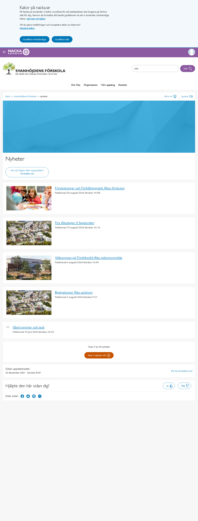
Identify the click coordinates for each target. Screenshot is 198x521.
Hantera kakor (27, 28)
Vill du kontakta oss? (181, 370)
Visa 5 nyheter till (97, 355)
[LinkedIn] (34, 396)
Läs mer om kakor (36, 18)
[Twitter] (28, 396)
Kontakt (122, 84)
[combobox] (155, 68)
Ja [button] (167, 385)
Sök (185, 68)
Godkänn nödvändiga (34, 39)
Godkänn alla (62, 39)
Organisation (91, 84)
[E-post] (39, 396)
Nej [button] (183, 385)
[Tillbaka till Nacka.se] (16, 52)
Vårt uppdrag (108, 84)
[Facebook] (22, 396)
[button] (191, 52)
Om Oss (75, 84)
